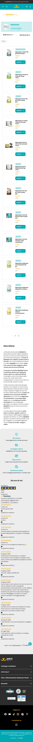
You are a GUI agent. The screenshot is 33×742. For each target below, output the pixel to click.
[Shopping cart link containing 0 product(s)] (27, 7)
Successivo (14, 502)
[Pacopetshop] (5, 714)
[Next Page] (19, 336)
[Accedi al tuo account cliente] (30, 6)
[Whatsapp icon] (30, 644)
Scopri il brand (16, 28)
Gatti (3, 41)
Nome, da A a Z (7, 35)
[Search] (7, 7)
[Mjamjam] (4, 15)
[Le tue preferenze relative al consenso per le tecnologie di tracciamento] (30, 739)
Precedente (5, 502)
